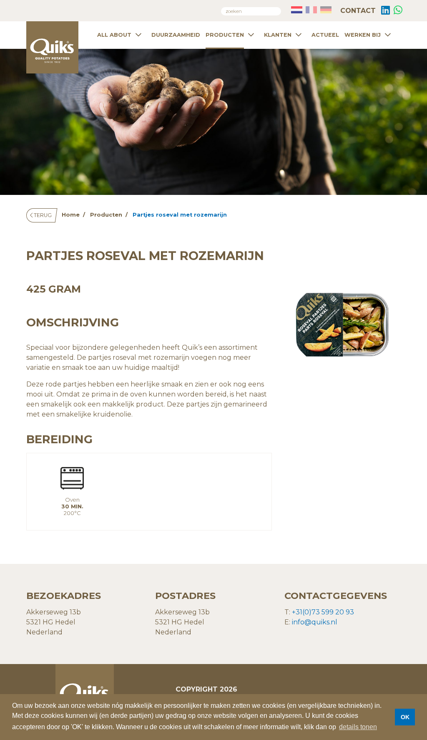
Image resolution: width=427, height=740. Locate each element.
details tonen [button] (358, 726)
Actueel (325, 35)
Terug (42, 215)
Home (71, 215)
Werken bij (362, 35)
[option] (342, 326)
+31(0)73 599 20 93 (323, 612)
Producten (225, 35)
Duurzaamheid (175, 35)
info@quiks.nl (314, 622)
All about (114, 35)
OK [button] (405, 717)
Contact (357, 11)
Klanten (277, 35)
